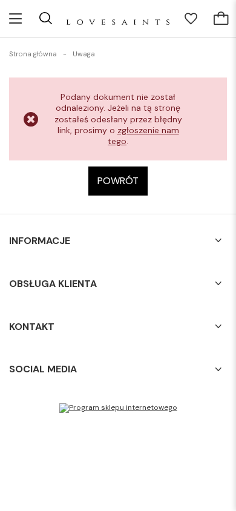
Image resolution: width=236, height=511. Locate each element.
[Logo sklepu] (118, 18)
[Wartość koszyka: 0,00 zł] (221, 19)
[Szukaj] (45, 18)
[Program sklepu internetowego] (118, 408)
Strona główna (33, 54)
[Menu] (15, 18)
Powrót (118, 180)
